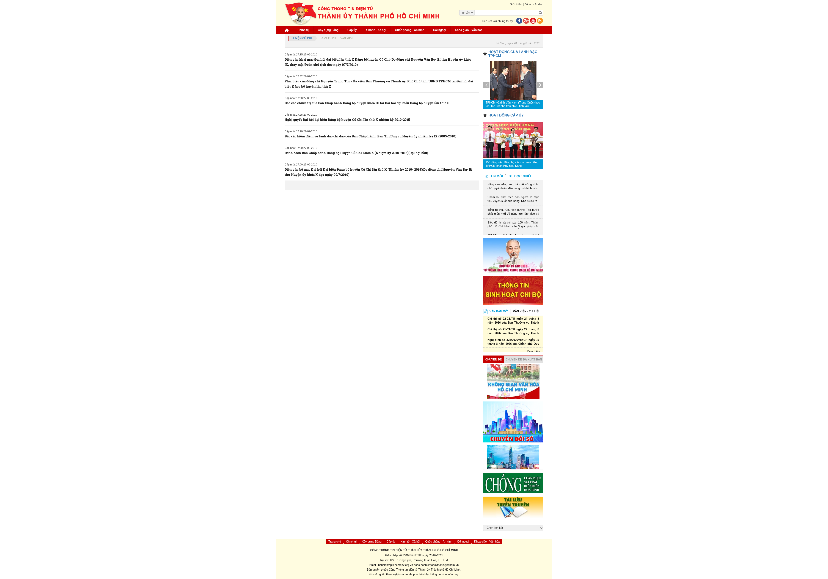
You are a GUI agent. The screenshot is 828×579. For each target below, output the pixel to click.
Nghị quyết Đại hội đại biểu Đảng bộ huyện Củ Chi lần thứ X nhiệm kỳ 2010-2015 (347, 119)
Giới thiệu (516, 4)
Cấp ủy (352, 30)
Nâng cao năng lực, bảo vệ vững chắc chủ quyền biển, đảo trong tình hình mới (513, 186)
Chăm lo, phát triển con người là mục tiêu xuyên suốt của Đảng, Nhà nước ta (513, 199)
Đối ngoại (439, 30)
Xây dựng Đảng (328, 30)
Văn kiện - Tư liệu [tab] (526, 311)
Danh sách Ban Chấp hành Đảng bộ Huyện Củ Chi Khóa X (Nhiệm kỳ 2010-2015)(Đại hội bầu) (356, 153)
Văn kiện (346, 38)
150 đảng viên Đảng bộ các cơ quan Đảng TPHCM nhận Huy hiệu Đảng (512, 164)
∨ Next (513, 466)
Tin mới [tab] (497, 176)
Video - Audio (533, 4)
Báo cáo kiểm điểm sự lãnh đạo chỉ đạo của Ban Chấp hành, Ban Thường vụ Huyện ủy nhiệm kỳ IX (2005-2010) (370, 136)
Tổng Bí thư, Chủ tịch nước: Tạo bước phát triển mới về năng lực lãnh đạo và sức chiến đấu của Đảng (513, 212)
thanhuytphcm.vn (397, 574)
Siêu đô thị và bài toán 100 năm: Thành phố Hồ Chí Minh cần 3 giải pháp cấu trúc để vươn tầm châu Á (513, 225)
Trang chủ (334, 541)
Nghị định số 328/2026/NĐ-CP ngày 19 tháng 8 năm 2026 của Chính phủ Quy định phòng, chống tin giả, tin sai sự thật (513, 342)
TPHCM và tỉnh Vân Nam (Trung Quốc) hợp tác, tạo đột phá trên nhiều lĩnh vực (513, 104)
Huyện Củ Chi (302, 38)
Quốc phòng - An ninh (409, 30)
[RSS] (539, 21)
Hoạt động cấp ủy (506, 115)
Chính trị (303, 30)
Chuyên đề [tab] (493, 359)
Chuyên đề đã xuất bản (524, 359)
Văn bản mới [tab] (498, 311)
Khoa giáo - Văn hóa (469, 30)
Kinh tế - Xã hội (375, 30)
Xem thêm (533, 351)
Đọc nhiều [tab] (523, 176)
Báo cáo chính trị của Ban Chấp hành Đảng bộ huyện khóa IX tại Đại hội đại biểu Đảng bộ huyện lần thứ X (367, 103)
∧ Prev (513, 366)
